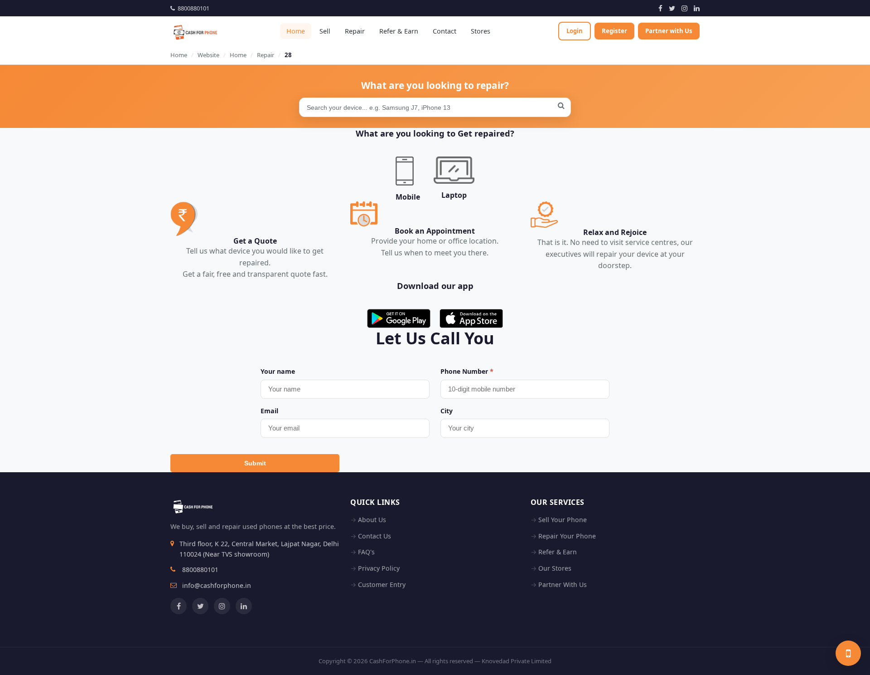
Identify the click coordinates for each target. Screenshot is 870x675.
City (446, 410)
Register (614, 31)
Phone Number (466, 371)
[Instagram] (684, 8)
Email (269, 410)
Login (574, 31)
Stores (480, 31)
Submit (255, 463)
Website (208, 55)
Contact (444, 31)
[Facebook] (660, 8)
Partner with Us (668, 31)
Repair (355, 31)
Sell (324, 31)
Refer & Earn (398, 31)
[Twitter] (672, 8)
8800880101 (192, 8)
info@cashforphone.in (216, 585)
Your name (278, 371)
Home (295, 31)
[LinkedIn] (697, 8)
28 (288, 55)
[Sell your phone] (848, 653)
